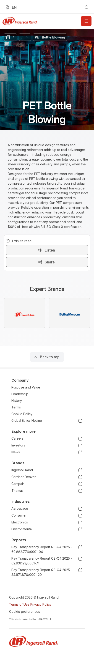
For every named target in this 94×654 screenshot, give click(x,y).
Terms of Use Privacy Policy (30, 604)
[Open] (86, 21)
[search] (86, 7)
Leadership (19, 394)
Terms (16, 407)
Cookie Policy (21, 414)
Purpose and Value (25, 387)
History (16, 400)
